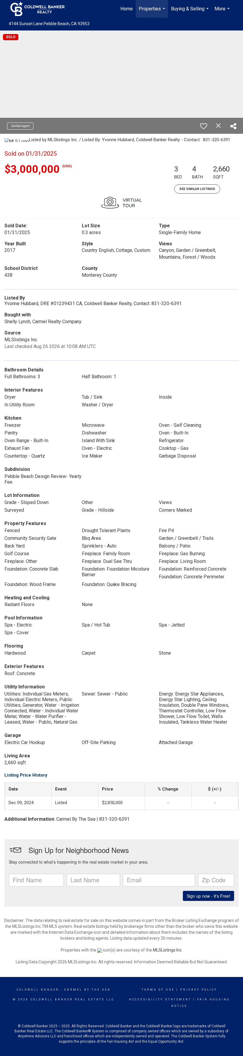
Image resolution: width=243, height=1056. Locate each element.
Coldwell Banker (38, 989)
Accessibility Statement (160, 999)
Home (126, 9)
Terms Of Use (158, 989)
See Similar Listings (197, 189)
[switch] (203, 126)
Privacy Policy (198, 989)
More (223, 12)
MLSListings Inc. (168, 950)
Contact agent (20, 126)
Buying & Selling (190, 12)
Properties (153, 12)
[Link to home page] (40, 9)
